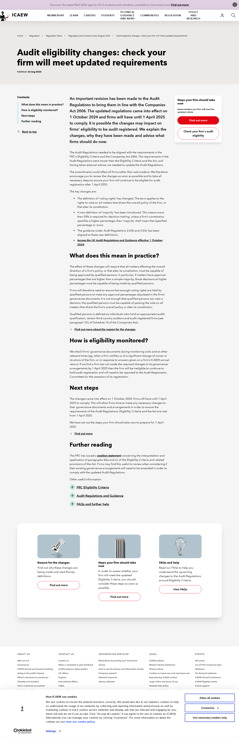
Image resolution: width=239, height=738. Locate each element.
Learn (74, 15)
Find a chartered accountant (31, 685)
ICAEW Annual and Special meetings (35, 669)
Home (20, 36)
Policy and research (193, 15)
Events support (202, 685)
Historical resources (108, 677)
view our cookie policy (80, 721)
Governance (23, 664)
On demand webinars (205, 673)
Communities (149, 15)
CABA (61, 685)
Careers (90, 15)
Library (102, 664)
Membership (55, 15)
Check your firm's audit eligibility (198, 133)
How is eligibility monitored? (39, 110)
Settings (51, 731)
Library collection (107, 681)
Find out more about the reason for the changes (105, 329)
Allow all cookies (209, 697)
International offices (68, 681)
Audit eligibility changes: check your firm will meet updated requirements (151, 36)
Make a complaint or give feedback (75, 664)
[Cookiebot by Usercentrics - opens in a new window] (22, 731)
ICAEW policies (156, 660)
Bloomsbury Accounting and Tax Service (118, 660)
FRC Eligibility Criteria (93, 487)
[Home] (14, 15)
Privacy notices (156, 669)
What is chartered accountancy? (32, 677)
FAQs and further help (93, 504)
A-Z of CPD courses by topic (208, 664)
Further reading (31, 121)
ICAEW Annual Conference (208, 677)
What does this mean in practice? (42, 104)
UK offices (63, 673)
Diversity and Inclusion (28, 681)
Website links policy (158, 685)
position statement (109, 455)
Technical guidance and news (127, 15)
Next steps (28, 115)
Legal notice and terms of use (163, 681)
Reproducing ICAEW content (163, 677)
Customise (207, 707)
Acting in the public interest (30, 673)
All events (199, 660)
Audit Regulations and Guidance (100, 496)
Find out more (180, 4)
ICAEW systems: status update (73, 669)
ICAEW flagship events (206, 681)
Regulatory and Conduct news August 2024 (89, 36)
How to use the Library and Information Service (121, 669)
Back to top (29, 131)
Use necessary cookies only (210, 717)
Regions (62, 677)
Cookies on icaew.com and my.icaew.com (169, 673)
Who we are (23, 660)
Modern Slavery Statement (162, 664)
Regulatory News (54, 36)
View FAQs (180, 589)
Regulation (173, 15)
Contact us (63, 660)
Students (108, 15)
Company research (108, 673)
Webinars (199, 669)
